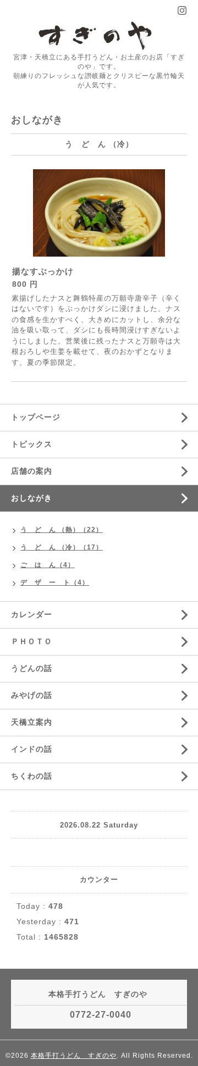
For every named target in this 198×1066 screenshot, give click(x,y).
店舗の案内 (31, 471)
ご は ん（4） (47, 565)
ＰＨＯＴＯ (31, 641)
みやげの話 (31, 695)
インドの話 (36, 749)
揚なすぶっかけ (43, 271)
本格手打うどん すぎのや (74, 1055)
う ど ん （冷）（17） (61, 547)
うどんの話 (31, 668)
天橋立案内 (31, 722)
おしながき (31, 497)
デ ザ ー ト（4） (54, 582)
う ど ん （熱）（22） (61, 530)
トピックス (31, 444)
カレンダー (31, 614)
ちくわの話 (31, 775)
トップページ (36, 417)
